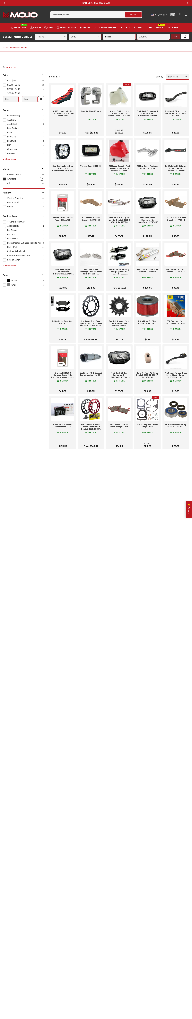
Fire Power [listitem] (12, 149)
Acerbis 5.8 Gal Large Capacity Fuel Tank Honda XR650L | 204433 (119, 113)
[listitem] (24, 80)
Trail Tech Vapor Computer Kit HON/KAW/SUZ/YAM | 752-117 (62, 272)
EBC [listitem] (9, 145)
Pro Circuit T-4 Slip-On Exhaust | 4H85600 (147, 270)
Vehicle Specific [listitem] (15, 198)
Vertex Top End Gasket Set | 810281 (147, 425)
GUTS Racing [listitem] (13, 115)
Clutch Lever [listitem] (13, 259)
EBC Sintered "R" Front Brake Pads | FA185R (91, 218)
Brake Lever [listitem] (12, 238)
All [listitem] (8, 183)
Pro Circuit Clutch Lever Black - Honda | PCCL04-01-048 (176, 113)
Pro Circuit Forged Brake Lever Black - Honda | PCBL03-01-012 (176, 375)
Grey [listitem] (13, 284)
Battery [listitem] (11, 234)
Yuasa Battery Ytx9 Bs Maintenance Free (63, 425)
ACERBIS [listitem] (11, 119)
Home (5, 47)
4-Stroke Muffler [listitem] (15, 221)
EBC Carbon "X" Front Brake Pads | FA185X (175, 270)
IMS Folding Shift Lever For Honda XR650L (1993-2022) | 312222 (175, 168)
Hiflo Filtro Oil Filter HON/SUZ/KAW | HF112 (147, 322)
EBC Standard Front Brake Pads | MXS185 (175, 322)
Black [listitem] (14, 280)
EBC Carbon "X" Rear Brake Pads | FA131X (119, 425)
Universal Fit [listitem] (13, 202)
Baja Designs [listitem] (13, 128)
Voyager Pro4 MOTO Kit (90, 166)
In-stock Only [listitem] (14, 174)
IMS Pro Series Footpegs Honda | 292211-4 (147, 167)
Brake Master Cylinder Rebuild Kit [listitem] (24, 242)
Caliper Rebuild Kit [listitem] (16, 251)
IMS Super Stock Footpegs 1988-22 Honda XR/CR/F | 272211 (91, 271)
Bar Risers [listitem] (12, 230)
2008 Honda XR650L (18, 47)
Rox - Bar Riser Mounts (91, 111)
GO (41, 99)
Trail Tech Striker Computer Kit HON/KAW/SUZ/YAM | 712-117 (119, 376)
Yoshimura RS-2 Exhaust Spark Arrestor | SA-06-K (91, 374)
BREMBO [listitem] (11, 141)
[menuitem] (19, 27)
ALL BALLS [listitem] (12, 124)
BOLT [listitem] (9, 132)
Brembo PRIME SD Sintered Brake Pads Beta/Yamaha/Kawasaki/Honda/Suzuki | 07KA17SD (62, 376)
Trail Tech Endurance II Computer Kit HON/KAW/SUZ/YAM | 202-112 (147, 114)
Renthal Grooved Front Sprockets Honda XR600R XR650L (119, 323)
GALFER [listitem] (11, 153)
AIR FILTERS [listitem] (13, 226)
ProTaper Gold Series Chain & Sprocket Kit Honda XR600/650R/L (91, 426)
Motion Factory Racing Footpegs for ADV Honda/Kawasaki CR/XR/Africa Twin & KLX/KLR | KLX (119, 274)
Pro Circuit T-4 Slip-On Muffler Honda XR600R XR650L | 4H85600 (119, 219)
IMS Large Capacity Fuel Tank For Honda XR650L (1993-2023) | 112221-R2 (119, 169)
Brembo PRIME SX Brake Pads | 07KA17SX (63, 218)
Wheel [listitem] (10, 206)
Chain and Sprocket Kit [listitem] (18, 255)
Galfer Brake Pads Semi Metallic (62, 322)
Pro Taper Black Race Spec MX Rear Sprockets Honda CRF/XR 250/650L (91, 323)
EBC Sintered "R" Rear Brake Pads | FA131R (176, 218)
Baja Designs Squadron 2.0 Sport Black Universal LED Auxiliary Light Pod (62, 169)
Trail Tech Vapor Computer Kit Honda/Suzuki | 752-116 (147, 219)
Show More (10, 159)
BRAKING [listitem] (11, 136)
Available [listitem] (11, 178)
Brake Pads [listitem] (12, 247)
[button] (172, 15)
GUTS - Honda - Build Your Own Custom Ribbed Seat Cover (62, 113)
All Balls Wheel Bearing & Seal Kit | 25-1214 (175, 425)
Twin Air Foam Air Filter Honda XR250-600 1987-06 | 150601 (147, 375)
